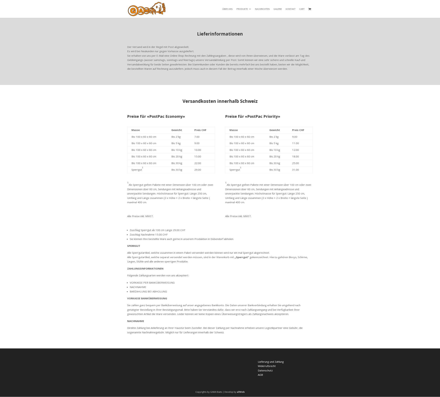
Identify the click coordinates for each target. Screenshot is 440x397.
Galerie (277, 9)
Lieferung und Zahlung (271, 361)
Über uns (227, 9)
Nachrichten (262, 9)
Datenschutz (265, 370)
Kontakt (290, 9)
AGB (260, 374)
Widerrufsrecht (267, 366)
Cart (302, 9)
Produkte (242, 9)
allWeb (241, 391)
